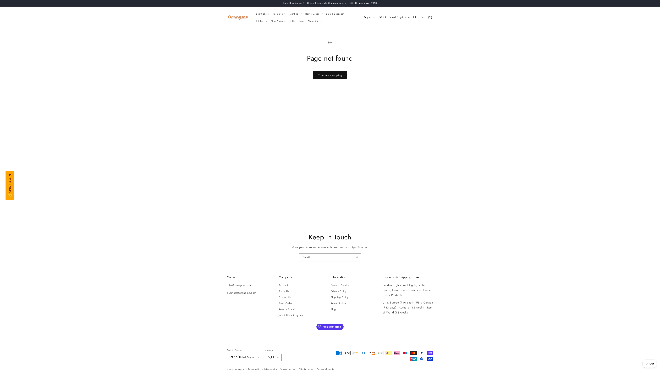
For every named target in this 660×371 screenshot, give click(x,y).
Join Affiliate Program (291, 315)
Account (283, 285)
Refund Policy (338, 303)
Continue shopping (330, 75)
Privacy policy (270, 369)
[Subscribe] (357, 257)
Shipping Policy (339, 297)
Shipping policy (306, 369)
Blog (333, 309)
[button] (279, 13)
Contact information (326, 369)
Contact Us (285, 297)
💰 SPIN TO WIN (10, 185)
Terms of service (287, 369)
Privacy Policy (338, 291)
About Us (284, 291)
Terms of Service (340, 285)
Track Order (285, 303)
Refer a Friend (287, 309)
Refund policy (254, 369)
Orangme (239, 369)
